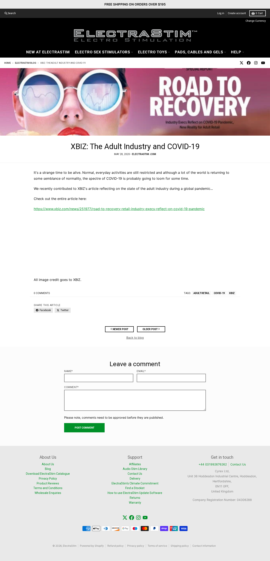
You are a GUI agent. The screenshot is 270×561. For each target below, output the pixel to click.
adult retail (201, 293)
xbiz (232, 293)
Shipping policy (180, 545)
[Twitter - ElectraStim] (241, 63)
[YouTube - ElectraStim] (263, 63)
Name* (68, 371)
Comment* (71, 387)
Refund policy (115, 545)
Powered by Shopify (92, 545)
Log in (220, 13)
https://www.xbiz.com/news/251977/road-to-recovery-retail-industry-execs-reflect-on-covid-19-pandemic (119, 209)
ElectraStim (69, 545)
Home (7, 63)
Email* (141, 371)
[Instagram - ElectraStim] (256, 63)
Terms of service (157, 545)
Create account (237, 13)
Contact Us (238, 464)
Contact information (204, 545)
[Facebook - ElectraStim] (248, 63)
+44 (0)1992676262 (212, 464)
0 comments (42, 293)
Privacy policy (135, 545)
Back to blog (135, 337)
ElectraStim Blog (25, 63)
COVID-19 (219, 293)
